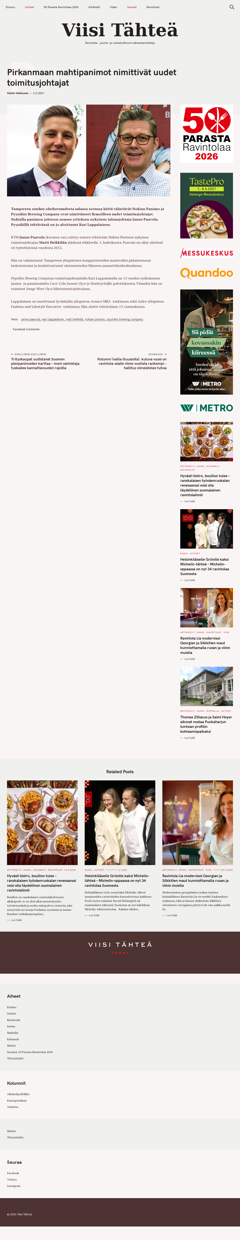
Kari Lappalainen (53, 319)
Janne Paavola (30, 319)
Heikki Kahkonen (17, 93)
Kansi (200, 466)
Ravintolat (153, 7)
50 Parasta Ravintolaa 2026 (61, 7)
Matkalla (212, 711)
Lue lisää (189, 501)
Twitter (12, 1179)
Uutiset (29, 7)
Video (113, 7)
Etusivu (10, 7)
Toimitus (12, 1107)
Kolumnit (212, 466)
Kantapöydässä (16, 1100)
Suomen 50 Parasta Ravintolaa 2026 (30, 1052)
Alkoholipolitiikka (18, 1094)
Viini (226, 632)
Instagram (13, 1186)
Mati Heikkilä (74, 319)
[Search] (230, 7)
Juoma (11, 1026)
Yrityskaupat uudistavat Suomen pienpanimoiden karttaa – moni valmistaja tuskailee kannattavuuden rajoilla (45, 363)
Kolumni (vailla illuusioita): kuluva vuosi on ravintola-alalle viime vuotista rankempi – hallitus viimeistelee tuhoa (132, 363)
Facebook (13, 1173)
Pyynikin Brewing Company (125, 319)
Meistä (11, 1045)
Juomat (132, 7)
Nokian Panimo (95, 319)
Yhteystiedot (15, 1058)
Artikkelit (94, 7)
